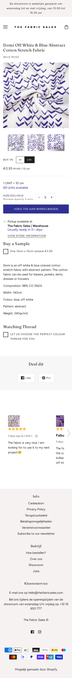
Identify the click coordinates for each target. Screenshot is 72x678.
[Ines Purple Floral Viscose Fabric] (14, 421)
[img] (32, 632)
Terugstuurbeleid (36, 515)
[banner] (35, 27)
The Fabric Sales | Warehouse (28, 226)
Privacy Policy (36, 509)
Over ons (36, 559)
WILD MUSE (11, 57)
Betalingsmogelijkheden (36, 521)
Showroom (36, 565)
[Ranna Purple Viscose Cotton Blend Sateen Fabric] (62, 421)
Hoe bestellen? (36, 553)
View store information (27, 235)
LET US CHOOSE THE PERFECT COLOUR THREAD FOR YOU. (37, 336)
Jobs (36, 571)
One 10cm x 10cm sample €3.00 (31, 251)
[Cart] (67, 27)
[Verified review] (36, 436)
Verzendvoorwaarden (36, 527)
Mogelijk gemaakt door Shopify (36, 669)
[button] (68, 432)
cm (29, 159)
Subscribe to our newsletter (36, 533)
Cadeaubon (36, 503)
